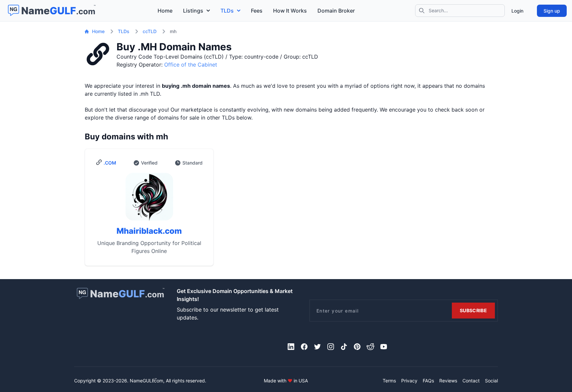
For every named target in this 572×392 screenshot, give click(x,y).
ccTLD (150, 31)
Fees (256, 10)
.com (110, 163)
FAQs (428, 380)
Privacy (409, 380)
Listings (193, 10)
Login (517, 11)
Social (491, 380)
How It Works (290, 10)
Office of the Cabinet (190, 64)
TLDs (227, 10)
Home (165, 10)
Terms (389, 380)
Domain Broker (336, 10)
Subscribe (473, 310)
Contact (471, 380)
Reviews (448, 380)
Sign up (552, 11)
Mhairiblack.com (149, 231)
